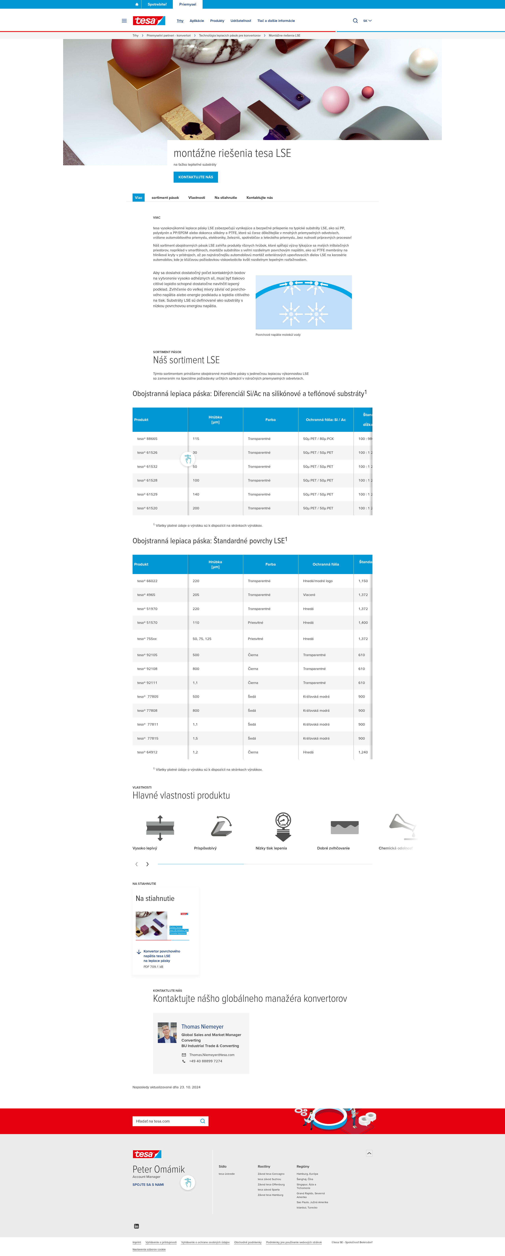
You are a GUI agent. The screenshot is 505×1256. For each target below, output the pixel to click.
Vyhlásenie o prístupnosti (161, 1242)
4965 (151, 595)
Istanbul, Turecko (307, 1207)
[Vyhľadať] (355, 21)
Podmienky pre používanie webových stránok (294, 1242)
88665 (152, 439)
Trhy (135, 35)
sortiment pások (165, 197)
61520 (152, 508)
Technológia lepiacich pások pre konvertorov (230, 35)
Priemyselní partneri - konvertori (169, 35)
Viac (138, 197)
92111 (152, 683)
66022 (152, 581)
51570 (152, 622)
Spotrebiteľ (157, 4)
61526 (152, 452)
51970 (152, 609)
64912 (152, 752)
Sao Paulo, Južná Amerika (312, 1202)
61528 (152, 480)
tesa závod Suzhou (269, 1179)
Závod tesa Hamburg (270, 1194)
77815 (153, 738)
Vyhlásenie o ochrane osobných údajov (205, 1242)
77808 (152, 710)
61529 (152, 494)
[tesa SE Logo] (149, 21)
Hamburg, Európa (307, 1173)
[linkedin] (136, 1227)
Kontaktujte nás (196, 177)
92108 (152, 669)
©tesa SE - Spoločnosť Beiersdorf (352, 1242)
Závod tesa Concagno (271, 1173)
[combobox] (166, 1121)
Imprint (137, 1242)
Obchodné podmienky (248, 1242)
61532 (152, 466)
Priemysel (187, 4)
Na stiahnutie (226, 197)
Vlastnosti (196, 197)
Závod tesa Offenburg (271, 1184)
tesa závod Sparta (269, 1189)
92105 (152, 655)
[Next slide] (148, 864)
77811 (153, 724)
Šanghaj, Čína (305, 1179)
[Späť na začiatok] (369, 1153)
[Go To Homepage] (137, 4)
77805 (153, 696)
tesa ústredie (227, 1173)
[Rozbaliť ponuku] (124, 20)
